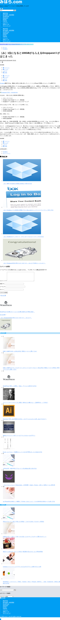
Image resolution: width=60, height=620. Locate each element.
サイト (2, 289)
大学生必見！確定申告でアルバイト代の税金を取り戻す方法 (17, 44)
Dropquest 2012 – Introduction (9, 92)
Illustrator (5, 18)
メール (2, 286)
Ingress (5, 21)
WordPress (6, 16)
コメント (3, 280)
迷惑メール (6, 24)
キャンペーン (6, 153)
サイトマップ (6, 26)
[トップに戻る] (0, 619)
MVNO (5, 19)
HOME (3, 598)
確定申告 (5, 13)
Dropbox (2, 83)
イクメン (5, 22)
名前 (2, 283)
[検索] (15, 10)
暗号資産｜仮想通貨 (8, 15)
